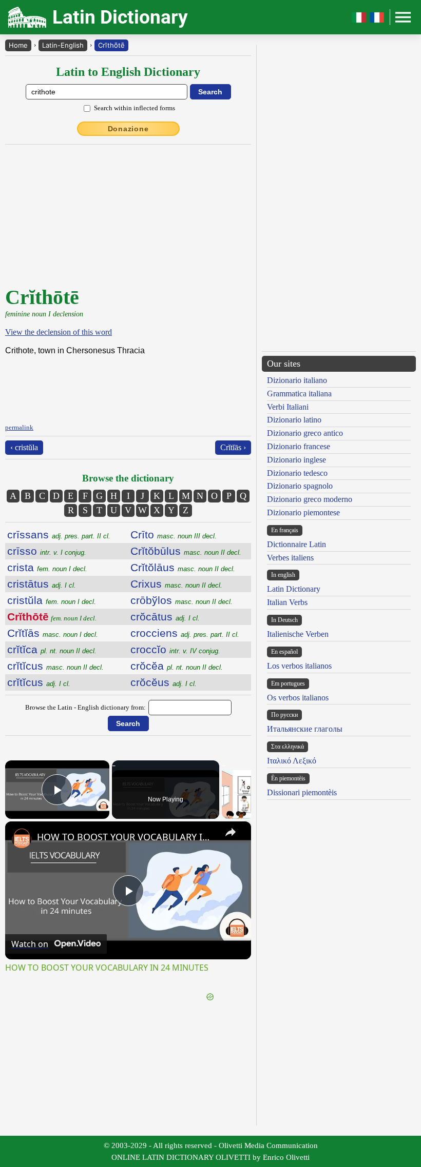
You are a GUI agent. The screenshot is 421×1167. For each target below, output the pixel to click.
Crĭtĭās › (233, 447)
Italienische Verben (298, 634)
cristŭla (51, 600)
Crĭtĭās (52, 633)
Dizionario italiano (297, 380)
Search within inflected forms (134, 108)
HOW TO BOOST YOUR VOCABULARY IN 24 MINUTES (126, 837)
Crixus (176, 584)
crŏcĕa (176, 666)
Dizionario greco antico (305, 433)
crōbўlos (181, 600)
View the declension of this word (58, 332)
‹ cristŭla (24, 447)
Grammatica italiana (299, 393)
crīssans (58, 534)
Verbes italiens (290, 557)
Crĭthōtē (111, 45)
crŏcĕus (163, 682)
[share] (230, 832)
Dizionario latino (294, 419)
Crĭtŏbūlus (185, 551)
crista (47, 567)
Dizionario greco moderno (309, 499)
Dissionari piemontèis (302, 792)
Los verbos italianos (299, 665)
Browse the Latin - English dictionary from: (85, 707)
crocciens (184, 633)
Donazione (128, 129)
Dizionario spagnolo (300, 485)
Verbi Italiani (288, 407)
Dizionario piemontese (303, 512)
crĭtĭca (52, 649)
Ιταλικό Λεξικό (291, 760)
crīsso (46, 551)
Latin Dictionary (293, 589)
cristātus (41, 584)
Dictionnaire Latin (296, 544)
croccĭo (175, 649)
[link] (21, 838)
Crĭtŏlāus (182, 567)
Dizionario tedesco (297, 473)
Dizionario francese (298, 446)
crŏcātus (165, 616)
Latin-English (63, 45)
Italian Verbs (287, 602)
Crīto (173, 534)
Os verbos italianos (298, 697)
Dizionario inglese (296, 459)
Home (18, 45)
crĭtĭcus (55, 666)
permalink (19, 427)
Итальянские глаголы (304, 729)
